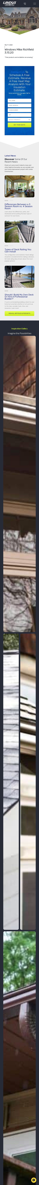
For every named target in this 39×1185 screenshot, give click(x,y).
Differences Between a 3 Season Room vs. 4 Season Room (18, 206)
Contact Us (18, 72)
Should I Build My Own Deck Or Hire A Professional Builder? (19, 296)
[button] (33, 1180)
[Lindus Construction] (11, 3)
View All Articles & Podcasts (19, 313)
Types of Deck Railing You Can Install (18, 250)
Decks (6, 200)
